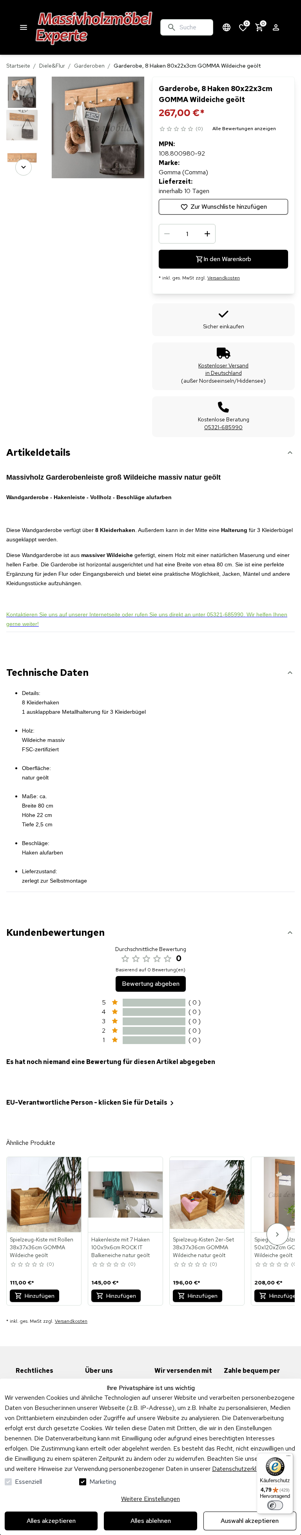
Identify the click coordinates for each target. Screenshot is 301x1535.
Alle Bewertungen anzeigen (244, 128)
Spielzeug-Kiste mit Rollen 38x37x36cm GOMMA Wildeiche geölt (41, 1247)
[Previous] (23, 87)
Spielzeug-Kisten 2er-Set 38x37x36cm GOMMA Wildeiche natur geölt (203, 1247)
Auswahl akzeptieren (250, 1521)
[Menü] (288, 1457)
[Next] (23, 167)
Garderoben (89, 65)
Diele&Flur (52, 65)
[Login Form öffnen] (276, 27)
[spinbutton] (187, 233)
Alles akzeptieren (51, 1521)
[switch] (275, 1505)
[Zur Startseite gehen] (94, 27)
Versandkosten (223, 278)
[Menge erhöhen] (207, 233)
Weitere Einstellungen (150, 1499)
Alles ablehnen (151, 1521)
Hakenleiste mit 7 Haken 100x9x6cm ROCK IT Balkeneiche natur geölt (120, 1247)
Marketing (102, 1482)
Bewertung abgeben (151, 984)
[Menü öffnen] (23, 27)
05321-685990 (223, 427)
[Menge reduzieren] (167, 233)
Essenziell (28, 1482)
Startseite (18, 65)
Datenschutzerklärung (241, 1469)
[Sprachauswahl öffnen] (226, 27)
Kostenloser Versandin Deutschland (223, 369)
